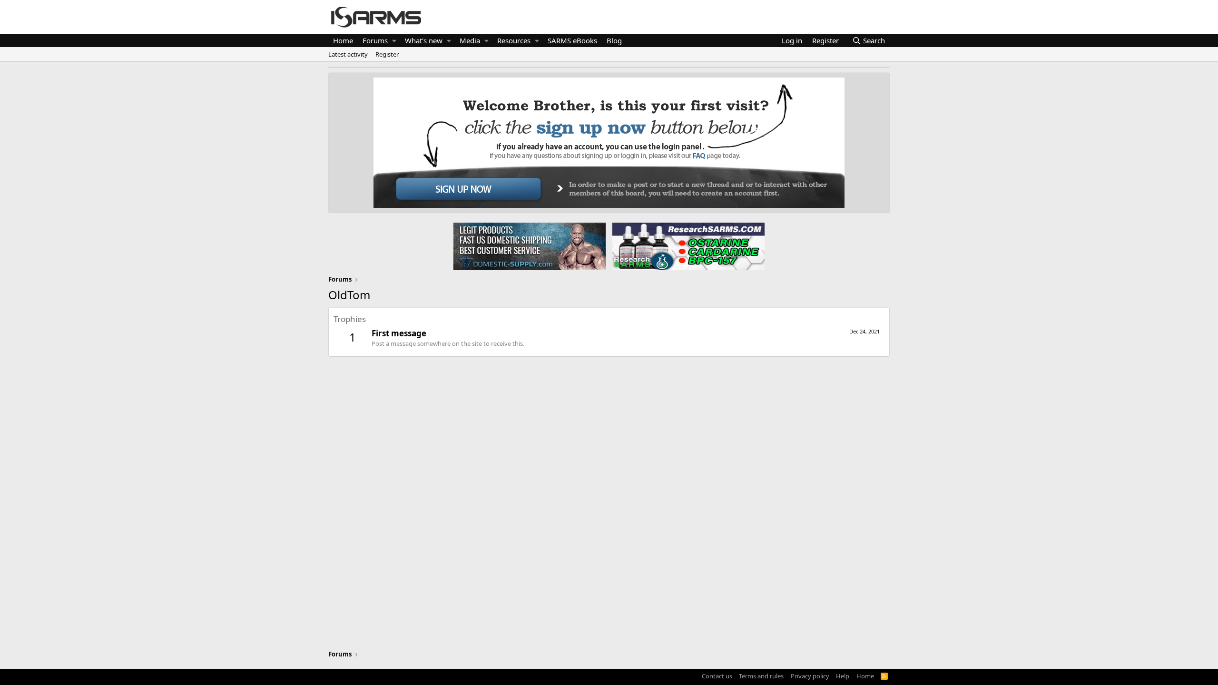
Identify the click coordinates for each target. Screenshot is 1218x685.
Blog (614, 40)
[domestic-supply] (529, 246)
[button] (394, 40)
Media (470, 40)
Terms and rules (761, 676)
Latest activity (348, 54)
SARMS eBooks (572, 40)
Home (343, 40)
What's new (423, 40)
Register (387, 54)
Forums (375, 40)
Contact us (717, 676)
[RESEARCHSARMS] (687, 246)
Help (842, 676)
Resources (513, 40)
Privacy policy (810, 676)
